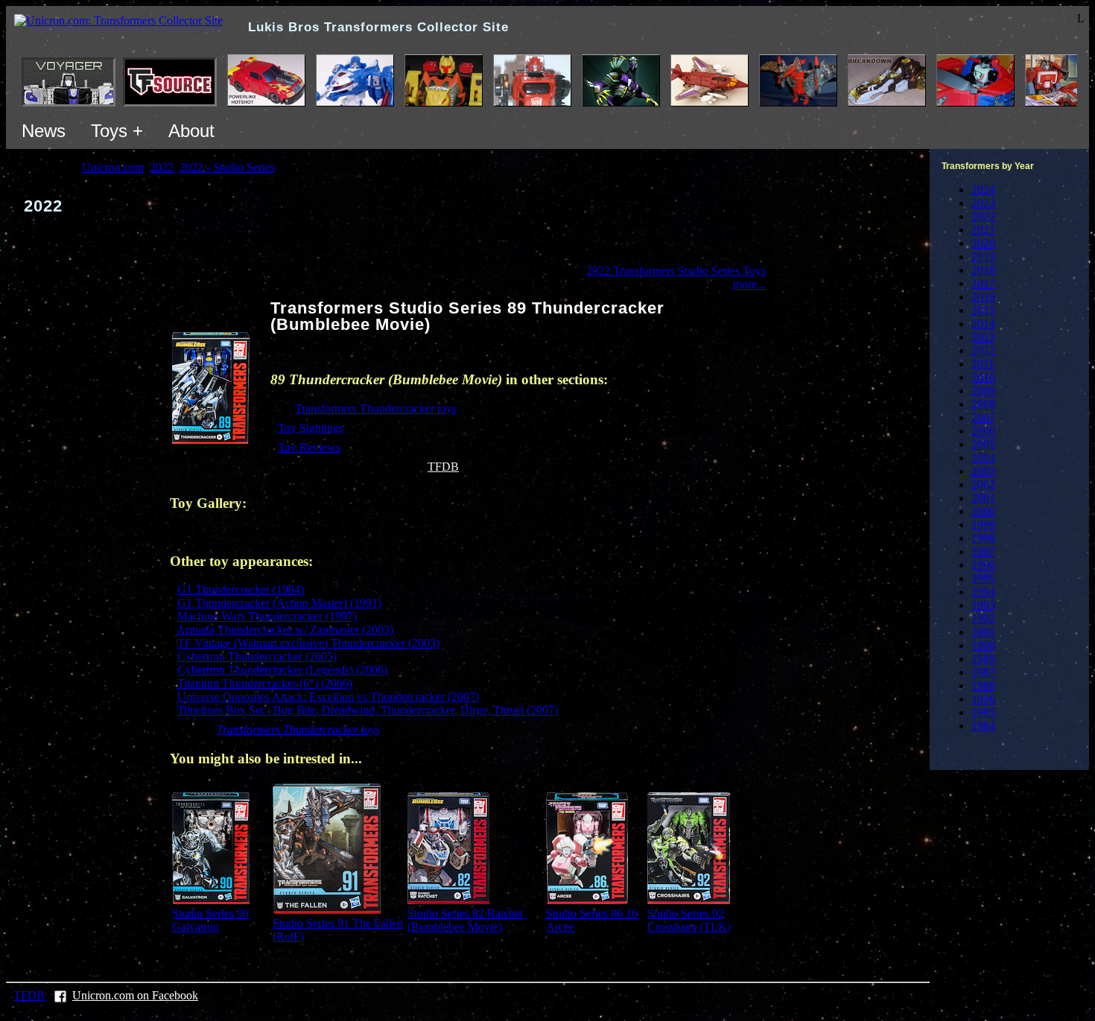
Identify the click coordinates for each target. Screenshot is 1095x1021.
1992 (983, 618)
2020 (983, 243)
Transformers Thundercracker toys (376, 408)
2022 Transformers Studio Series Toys (676, 270)
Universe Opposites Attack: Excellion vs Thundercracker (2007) (328, 696)
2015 (983, 310)
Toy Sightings (310, 428)
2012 (983, 350)
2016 (983, 296)
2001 (983, 498)
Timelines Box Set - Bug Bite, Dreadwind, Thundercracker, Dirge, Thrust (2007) (367, 710)
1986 (983, 699)
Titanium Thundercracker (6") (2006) (264, 683)
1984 (983, 725)
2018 (983, 270)
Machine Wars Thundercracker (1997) (267, 616)
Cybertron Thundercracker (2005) (257, 656)
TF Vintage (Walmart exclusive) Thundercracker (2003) (308, 643)
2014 (983, 323)
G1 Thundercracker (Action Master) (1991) (279, 603)
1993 (983, 605)
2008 (983, 404)
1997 (983, 551)
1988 (983, 685)
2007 (983, 417)
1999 (983, 524)
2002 (983, 484)
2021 (983, 229)
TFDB (443, 466)
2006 (983, 430)
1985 (983, 712)
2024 (983, 189)
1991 (983, 632)
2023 (983, 203)
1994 (983, 591)
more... (749, 284)
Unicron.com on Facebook (135, 995)
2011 (982, 363)
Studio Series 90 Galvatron (210, 920)
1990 (983, 645)
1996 (983, 565)
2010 (983, 377)
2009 (983, 390)
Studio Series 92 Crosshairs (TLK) (689, 920)
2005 (983, 444)
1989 (983, 658)
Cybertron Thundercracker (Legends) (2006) (282, 670)
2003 (983, 471)
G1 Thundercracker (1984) (240, 589)
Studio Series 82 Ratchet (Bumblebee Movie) (465, 920)
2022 (983, 216)
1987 (983, 672)
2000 (983, 511)
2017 (983, 283)
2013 (983, 337)
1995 (983, 578)
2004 (983, 457)
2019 (983, 256)
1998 (983, 538)
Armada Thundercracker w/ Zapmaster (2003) (285, 629)
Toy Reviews (309, 447)
